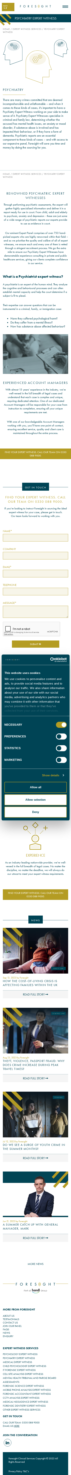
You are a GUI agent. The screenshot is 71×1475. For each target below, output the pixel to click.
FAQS (6, 1329)
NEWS (6, 1332)
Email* (7, 567)
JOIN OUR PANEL (12, 1326)
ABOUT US (8, 1315)
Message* (9, 603)
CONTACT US (10, 1322)
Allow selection (35, 799)
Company (9, 549)
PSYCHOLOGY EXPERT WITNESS (20, 1354)
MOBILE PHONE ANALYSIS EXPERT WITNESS (27, 1389)
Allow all (35, 787)
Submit (34, 644)
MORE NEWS (36, 1264)
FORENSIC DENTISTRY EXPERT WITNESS (24, 1405)
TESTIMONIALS (11, 1319)
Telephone (9, 585)
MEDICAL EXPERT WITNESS (17, 1362)
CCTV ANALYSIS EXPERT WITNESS (21, 1397)
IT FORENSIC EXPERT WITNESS (19, 1370)
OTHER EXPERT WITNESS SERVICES (21, 1409)
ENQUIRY (8, 1336)
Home (6, 29)
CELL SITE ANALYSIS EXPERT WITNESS (23, 1374)
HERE (17, 1426)
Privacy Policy (15, 1471)
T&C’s (26, 1471)
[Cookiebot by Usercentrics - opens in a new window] (50, 659)
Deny (35, 812)
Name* (7, 531)
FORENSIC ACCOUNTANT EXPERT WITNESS (27, 1393)
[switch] (61, 736)
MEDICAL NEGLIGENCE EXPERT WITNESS (25, 1401)
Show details (50, 775)
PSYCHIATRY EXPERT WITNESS (19, 1358)
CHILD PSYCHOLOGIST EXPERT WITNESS (24, 1366)
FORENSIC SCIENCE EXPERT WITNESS (23, 1386)
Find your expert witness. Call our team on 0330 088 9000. (35, 453)
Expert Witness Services (27, 29)
